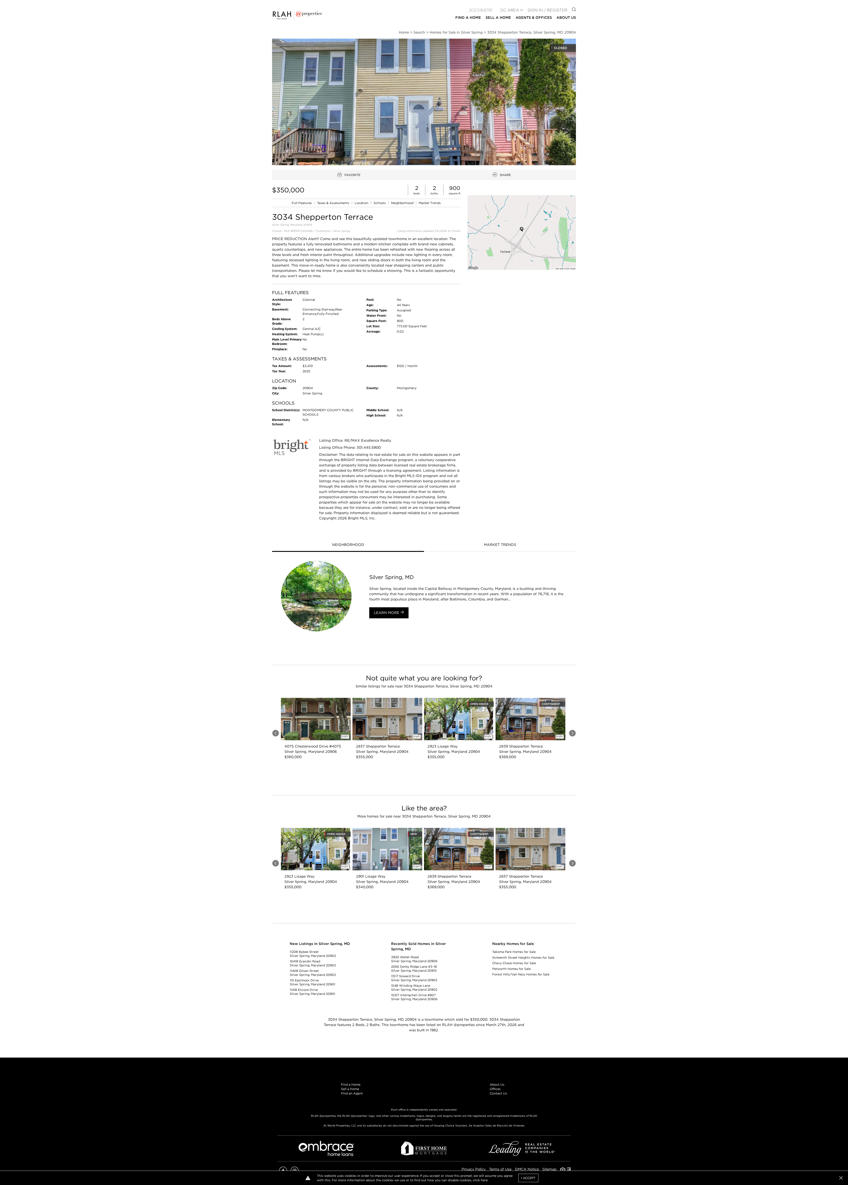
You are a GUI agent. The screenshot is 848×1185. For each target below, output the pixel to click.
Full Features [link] (302, 203)
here (484, 1180)
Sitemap (549, 1169)
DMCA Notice (527, 1169)
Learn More (387, 613)
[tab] (348, 545)
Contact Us (498, 1093)
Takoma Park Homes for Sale (514, 952)
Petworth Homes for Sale (511, 969)
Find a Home (350, 1084)
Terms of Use (500, 1169)
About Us (497, 1084)
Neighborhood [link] (402, 203)
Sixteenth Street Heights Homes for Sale (523, 957)
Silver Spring (341, 231)
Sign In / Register (547, 10)
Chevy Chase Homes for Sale (514, 963)
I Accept (528, 1178)
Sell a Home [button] (498, 17)
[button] (522, 232)
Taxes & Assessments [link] (333, 203)
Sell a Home (350, 1089)
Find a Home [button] (468, 17)
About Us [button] (566, 17)
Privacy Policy (474, 1169)
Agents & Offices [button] (534, 17)
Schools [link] (380, 203)
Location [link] (362, 203)
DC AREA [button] (509, 10)
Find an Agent (352, 1093)
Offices (495, 1089)
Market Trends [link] (430, 203)
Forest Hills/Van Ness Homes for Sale (520, 974)
